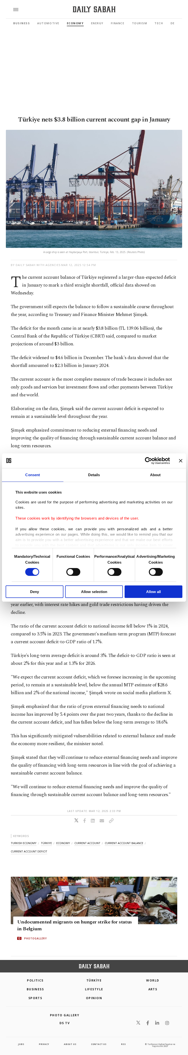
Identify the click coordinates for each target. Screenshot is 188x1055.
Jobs (21, 1044)
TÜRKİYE (94, 980)
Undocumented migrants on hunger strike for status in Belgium (74, 925)
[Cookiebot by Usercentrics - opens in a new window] (148, 460)
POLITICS (35, 980)
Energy (97, 23)
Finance (118, 23)
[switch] (73, 572)
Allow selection (94, 592)
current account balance (124, 843)
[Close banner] (180, 460)
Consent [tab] (32, 475)
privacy (44, 1044)
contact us (98, 1044)
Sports (35, 998)
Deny (34, 592)
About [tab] (155, 475)
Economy (75, 23)
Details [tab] (94, 475)
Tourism (139, 23)
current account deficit (29, 851)
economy (63, 843)
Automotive (48, 23)
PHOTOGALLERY (35, 938)
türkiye (46, 843)
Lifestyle (94, 989)
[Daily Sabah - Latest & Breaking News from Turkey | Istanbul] (94, 9)
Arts (152, 989)
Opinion (94, 998)
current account (87, 843)
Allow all (153, 592)
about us (70, 1044)
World (152, 980)
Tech (158, 23)
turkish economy (23, 843)
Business (21, 23)
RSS (123, 1044)
